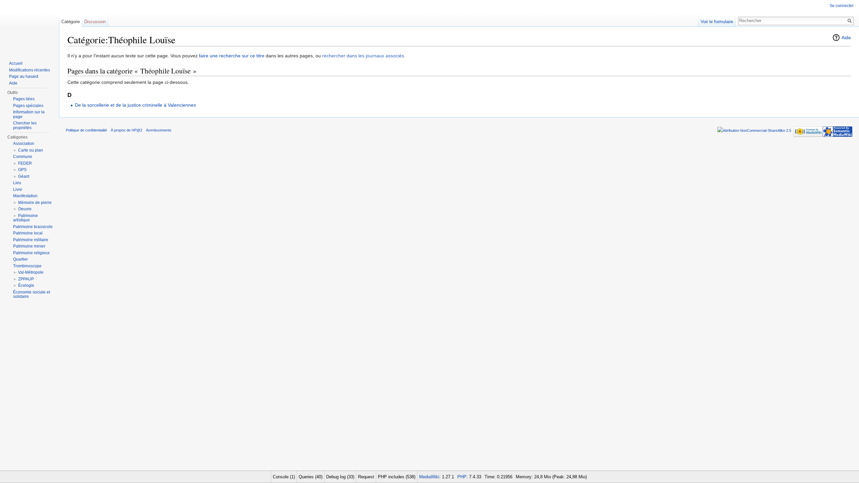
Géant (23, 176)
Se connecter (841, 5)
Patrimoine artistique (25, 218)
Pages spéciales (28, 105)
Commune (22, 156)
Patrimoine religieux (31, 253)
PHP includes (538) (396, 476)
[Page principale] (29, 27)
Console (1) (284, 476)
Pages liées (24, 99)
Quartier (20, 259)
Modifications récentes (29, 70)
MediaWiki (429, 476)
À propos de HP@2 (126, 130)
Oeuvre (25, 209)
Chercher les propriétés (25, 125)
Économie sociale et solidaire (31, 294)
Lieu (17, 182)
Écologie (26, 285)
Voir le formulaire (717, 21)
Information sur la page (29, 114)
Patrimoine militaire (30, 239)
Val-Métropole (31, 272)
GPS (22, 169)
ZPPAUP (26, 279)
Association (23, 143)
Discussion (95, 21)
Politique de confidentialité (86, 130)
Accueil (15, 63)
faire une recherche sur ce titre (231, 55)
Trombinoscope (27, 266)
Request (366, 476)
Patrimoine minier (29, 246)
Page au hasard (23, 76)
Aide (846, 37)
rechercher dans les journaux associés (363, 55)
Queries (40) (310, 476)
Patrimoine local (28, 233)
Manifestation (25, 196)
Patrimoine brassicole (33, 226)
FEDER (25, 163)
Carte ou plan (30, 150)
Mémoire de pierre (35, 202)
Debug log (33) (340, 476)
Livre (17, 189)
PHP (461, 476)
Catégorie (70, 21)
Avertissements (158, 130)
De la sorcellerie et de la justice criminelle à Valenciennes (135, 105)
